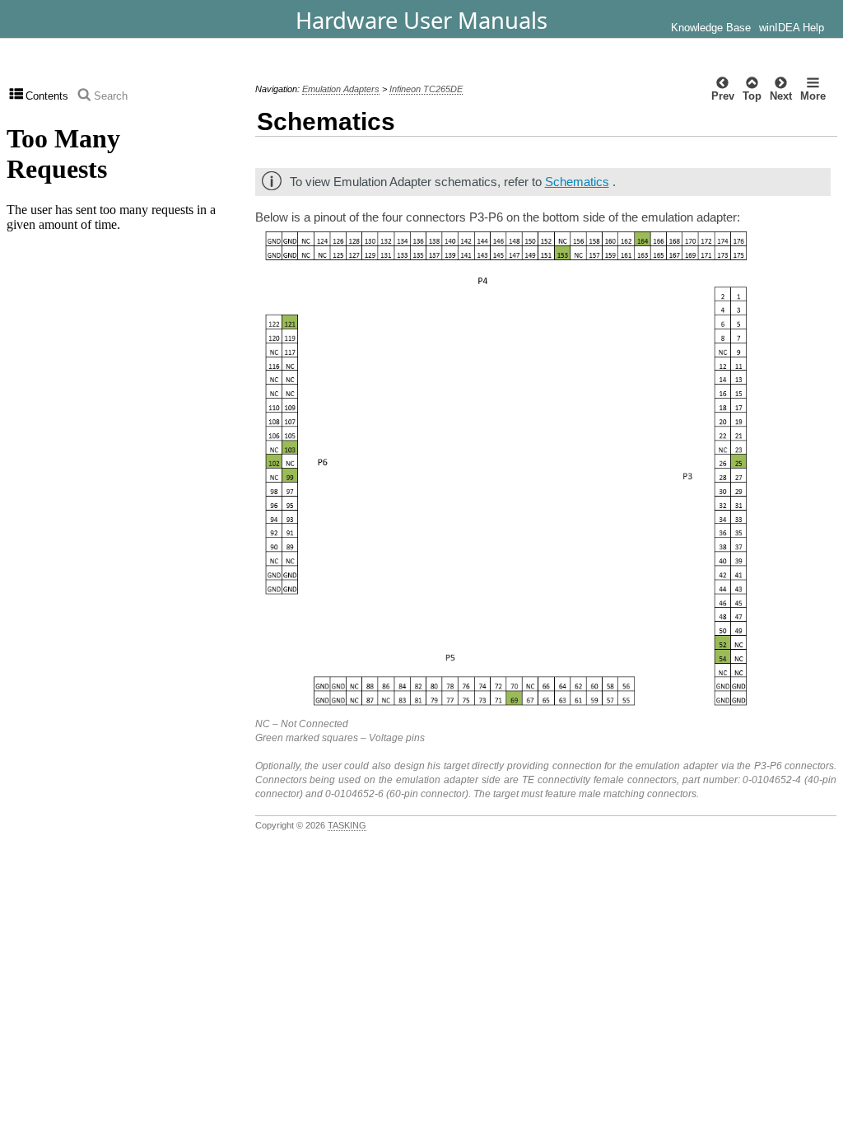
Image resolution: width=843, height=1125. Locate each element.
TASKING (347, 825)
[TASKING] (126, 19)
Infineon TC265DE (426, 89)
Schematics (577, 182)
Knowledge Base (711, 28)
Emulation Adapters (341, 89)
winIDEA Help (791, 28)
